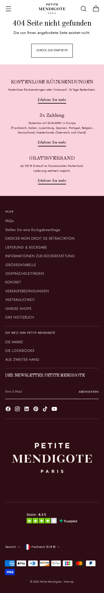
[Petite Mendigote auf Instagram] (17, 409)
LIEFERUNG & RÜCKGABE (26, 247)
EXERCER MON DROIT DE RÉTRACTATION (40, 238)
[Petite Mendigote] (52, 8)
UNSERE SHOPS (18, 308)
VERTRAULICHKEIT (20, 299)
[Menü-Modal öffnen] (8, 9)
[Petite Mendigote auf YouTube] (54, 409)
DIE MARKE (14, 342)
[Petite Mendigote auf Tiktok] (45, 409)
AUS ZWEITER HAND (22, 359)
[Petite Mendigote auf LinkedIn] (27, 409)
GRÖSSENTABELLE (20, 265)
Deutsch (10, 547)
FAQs (9, 221)
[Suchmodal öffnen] (83, 9)
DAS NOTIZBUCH (19, 317)
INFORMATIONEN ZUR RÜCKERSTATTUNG (40, 256)
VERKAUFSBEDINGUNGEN (27, 291)
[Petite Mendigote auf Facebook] (8, 409)
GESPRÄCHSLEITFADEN (24, 273)
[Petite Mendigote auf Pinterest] (36, 409)
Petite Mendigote (50, 582)
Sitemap (69, 582)
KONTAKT (13, 282)
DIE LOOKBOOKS (19, 350)
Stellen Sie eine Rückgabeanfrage (32, 229)
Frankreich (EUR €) (43, 547)
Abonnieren (89, 392)
